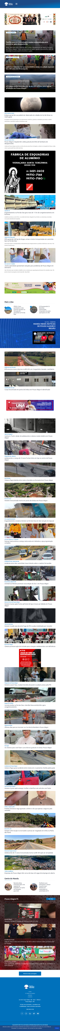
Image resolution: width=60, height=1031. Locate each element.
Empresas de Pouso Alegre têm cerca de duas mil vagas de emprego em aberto (30, 873)
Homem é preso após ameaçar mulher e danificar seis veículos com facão (28, 788)
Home (30, 991)
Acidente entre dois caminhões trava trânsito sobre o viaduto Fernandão (28, 563)
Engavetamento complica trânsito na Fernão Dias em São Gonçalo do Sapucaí (29, 521)
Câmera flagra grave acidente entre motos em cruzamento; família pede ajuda (30, 768)
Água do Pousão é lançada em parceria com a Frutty (21, 921)
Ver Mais (51, 899)
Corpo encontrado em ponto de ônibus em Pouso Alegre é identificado (27, 389)
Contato (30, 997)
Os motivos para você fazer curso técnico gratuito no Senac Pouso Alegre (28, 747)
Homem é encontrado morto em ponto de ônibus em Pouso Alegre (26, 500)
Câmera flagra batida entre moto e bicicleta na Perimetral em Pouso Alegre (29, 480)
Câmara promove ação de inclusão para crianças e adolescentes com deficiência (30, 646)
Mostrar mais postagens (30, 973)
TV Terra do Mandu (30, 993)
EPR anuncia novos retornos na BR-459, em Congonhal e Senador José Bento (29, 369)
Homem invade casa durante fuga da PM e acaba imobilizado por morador (28, 626)
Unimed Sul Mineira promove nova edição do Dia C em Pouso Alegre (26, 583)
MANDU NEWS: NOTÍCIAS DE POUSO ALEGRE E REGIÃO (44, 326)
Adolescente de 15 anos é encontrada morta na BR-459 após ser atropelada (29, 853)
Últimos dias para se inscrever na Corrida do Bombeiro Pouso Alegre (26, 727)
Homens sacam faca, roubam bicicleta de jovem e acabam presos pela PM (28, 685)
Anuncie (30, 995)
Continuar (57, 1028)
